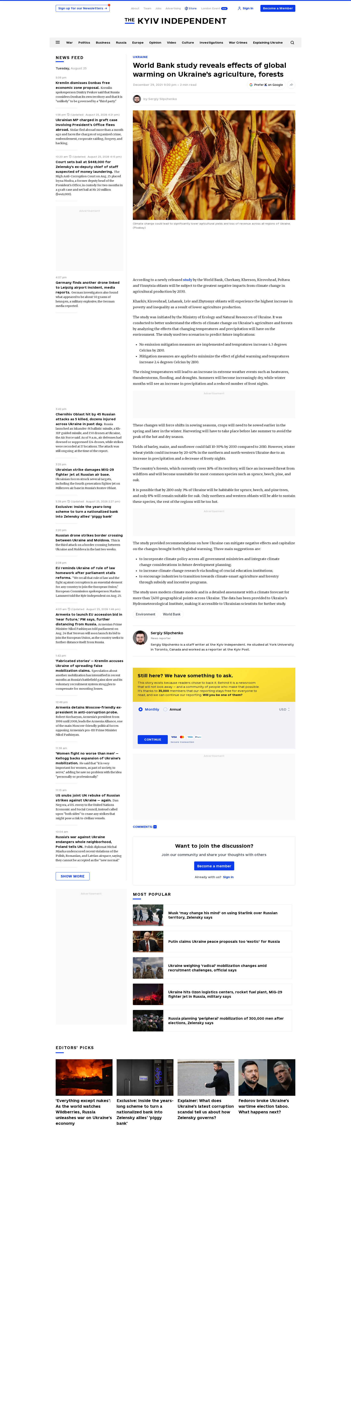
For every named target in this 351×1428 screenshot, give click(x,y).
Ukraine (140, 57)
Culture (188, 42)
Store (193, 8)
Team (147, 8)
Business (103, 42)
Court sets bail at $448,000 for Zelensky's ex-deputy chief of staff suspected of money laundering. (87, 166)
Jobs (158, 8)
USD (282, 709)
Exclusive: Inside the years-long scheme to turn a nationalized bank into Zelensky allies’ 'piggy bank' (87, 511)
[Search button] (292, 43)
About (135, 8)
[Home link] (175, 21)
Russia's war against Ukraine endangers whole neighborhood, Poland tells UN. (84, 841)
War (69, 42)
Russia (121, 42)
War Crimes (238, 42)
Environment (145, 614)
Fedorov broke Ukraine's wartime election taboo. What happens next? (263, 1106)
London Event (210, 8)
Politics (84, 42)
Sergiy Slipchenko (162, 99)
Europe (138, 42)
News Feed (70, 57)
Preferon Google (268, 84)
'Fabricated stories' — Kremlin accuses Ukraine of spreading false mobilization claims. (89, 665)
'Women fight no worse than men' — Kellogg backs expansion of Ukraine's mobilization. (88, 758)
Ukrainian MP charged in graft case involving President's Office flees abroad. (86, 124)
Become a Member (278, 8)
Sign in (228, 877)
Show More (72, 876)
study (187, 280)
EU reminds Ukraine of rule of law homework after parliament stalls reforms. (85, 573)
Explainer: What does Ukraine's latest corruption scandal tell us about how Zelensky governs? (206, 1109)
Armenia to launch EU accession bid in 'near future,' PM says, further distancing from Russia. (89, 619)
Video (171, 42)
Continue (152, 739)
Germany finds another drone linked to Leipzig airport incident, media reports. (87, 287)
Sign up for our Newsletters (82, 8)
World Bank (172, 614)
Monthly (152, 709)
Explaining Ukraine (268, 42)
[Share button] (291, 85)
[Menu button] (58, 42)
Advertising (173, 8)
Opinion (155, 42)
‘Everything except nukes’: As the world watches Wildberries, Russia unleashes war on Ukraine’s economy (84, 1112)
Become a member (214, 866)
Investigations (211, 42)
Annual (175, 709)
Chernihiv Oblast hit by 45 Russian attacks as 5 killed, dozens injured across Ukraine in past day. (86, 419)
